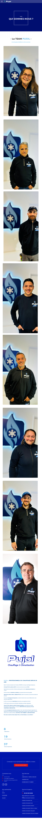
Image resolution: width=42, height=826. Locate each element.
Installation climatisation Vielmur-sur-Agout (29, 808)
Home (21, 16)
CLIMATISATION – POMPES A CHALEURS (29, 776)
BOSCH (3, 792)
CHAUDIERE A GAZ (25, 779)
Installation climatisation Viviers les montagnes (30, 813)
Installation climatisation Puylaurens (28, 797)
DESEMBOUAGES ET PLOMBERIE (27, 782)
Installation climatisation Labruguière (28, 810)
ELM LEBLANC (4, 795)
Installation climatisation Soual (27, 803)
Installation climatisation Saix (27, 800)
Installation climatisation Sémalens (28, 805)
